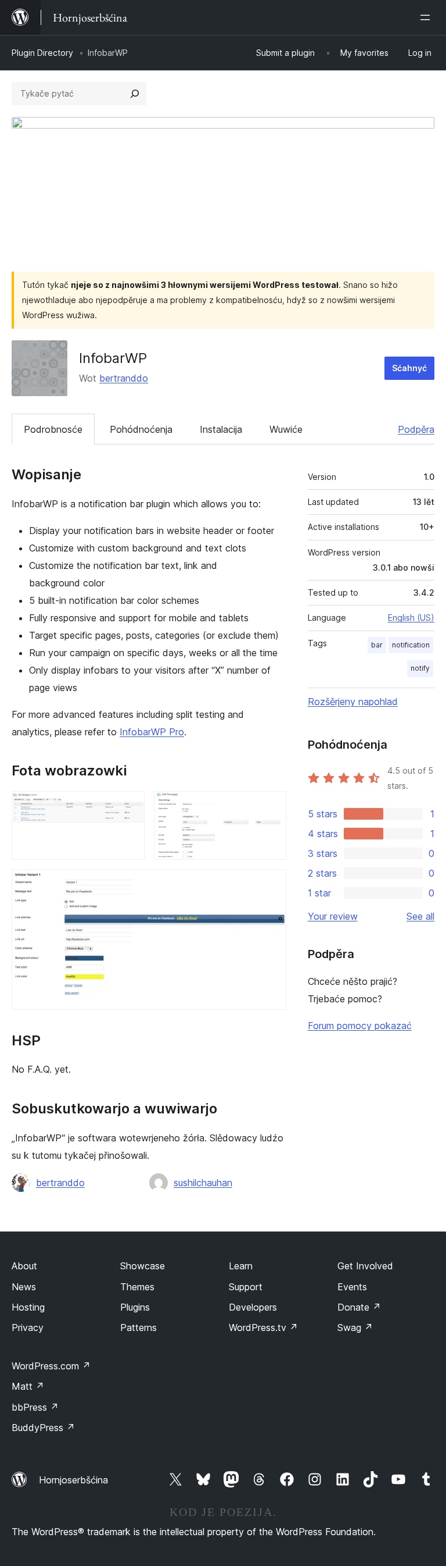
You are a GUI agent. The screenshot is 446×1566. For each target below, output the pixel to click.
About (24, 1266)
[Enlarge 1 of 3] (129, 807)
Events (352, 1287)
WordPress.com (51, 1366)
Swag (355, 1327)
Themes (137, 1287)
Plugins (135, 1307)
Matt (28, 1386)
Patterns (138, 1327)
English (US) (411, 617)
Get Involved (365, 1266)
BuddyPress (43, 1427)
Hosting (28, 1307)
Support (245, 1287)
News (24, 1287)
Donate (359, 1307)
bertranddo (123, 378)
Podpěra (416, 429)
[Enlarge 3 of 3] (270, 885)
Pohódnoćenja (141, 429)
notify (420, 668)
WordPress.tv (263, 1327)
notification (411, 644)
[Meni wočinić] (427, 17)
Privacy (28, 1327)
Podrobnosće (53, 429)
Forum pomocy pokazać (360, 1025)
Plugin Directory (42, 53)
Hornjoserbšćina (73, 1480)
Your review (333, 916)
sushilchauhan (203, 1182)
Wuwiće (286, 429)
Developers (253, 1307)
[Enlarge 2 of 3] (270, 807)
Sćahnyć (409, 368)
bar (377, 644)
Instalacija (221, 429)
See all (420, 916)
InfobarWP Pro (152, 732)
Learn (241, 1266)
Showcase (142, 1266)
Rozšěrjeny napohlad (353, 701)
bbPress (35, 1407)
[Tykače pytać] (134, 93)
